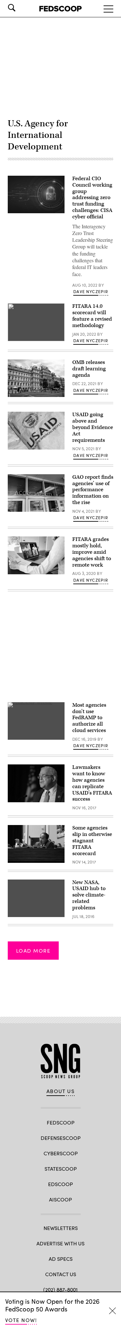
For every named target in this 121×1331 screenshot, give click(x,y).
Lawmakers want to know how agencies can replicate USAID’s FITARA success (92, 783)
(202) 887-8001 (60, 1289)
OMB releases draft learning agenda (89, 369)
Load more (33, 950)
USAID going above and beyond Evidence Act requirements (92, 427)
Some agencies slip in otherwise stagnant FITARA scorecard (92, 840)
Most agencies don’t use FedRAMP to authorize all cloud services (89, 718)
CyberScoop (61, 1153)
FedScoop (61, 1122)
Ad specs (61, 1258)
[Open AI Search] (21, 8)
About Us (60, 1091)
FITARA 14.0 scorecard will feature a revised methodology (92, 316)
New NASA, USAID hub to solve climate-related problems (89, 895)
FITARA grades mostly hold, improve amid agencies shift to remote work (91, 552)
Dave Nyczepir (90, 291)
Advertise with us (60, 1243)
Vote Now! (21, 1320)
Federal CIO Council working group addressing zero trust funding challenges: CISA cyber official (92, 197)
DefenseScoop (61, 1137)
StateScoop (61, 1168)
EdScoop (60, 1184)
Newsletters (61, 1228)
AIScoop (60, 1199)
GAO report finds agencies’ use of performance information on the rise (92, 490)
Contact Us (60, 1274)
